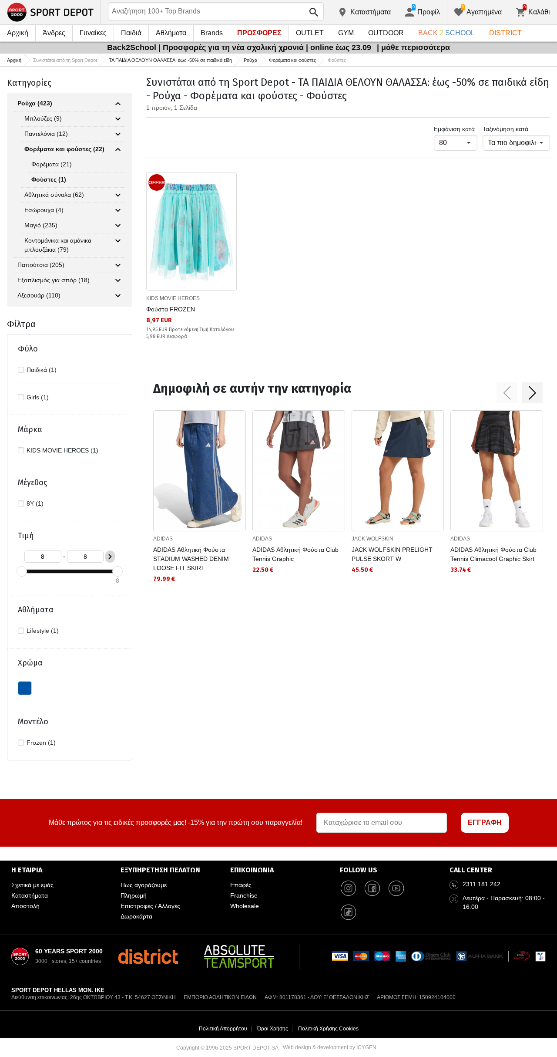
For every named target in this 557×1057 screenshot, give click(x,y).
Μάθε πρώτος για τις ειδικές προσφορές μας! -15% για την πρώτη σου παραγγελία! (175, 822)
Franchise (244, 895)
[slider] (22, 571)
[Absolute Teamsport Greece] (239, 956)
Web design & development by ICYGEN (329, 1047)
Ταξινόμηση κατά (505, 128)
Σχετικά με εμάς (32, 884)
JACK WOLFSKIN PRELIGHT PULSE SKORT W (392, 554)
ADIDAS (163, 539)
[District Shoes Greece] (148, 956)
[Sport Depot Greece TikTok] (348, 912)
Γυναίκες (93, 33)
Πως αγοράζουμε (144, 884)
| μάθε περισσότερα (413, 47)
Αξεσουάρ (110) (38, 295)
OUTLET (310, 33)
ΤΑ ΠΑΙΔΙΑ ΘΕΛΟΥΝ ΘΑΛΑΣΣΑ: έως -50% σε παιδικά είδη (170, 60)
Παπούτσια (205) (40, 264)
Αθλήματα (171, 33)
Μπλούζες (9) (43, 118)
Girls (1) (38, 397)
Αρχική (17, 33)
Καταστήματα (29, 895)
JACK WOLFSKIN (372, 539)
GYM (346, 33)
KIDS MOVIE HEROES (173, 298)
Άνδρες (54, 33)
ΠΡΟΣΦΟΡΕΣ (259, 33)
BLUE (25, 688)
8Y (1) (35, 503)
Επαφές (241, 884)
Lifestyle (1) (43, 630)
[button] (507, 393)
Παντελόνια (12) (46, 133)
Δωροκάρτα (136, 916)
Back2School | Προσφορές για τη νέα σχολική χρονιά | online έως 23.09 (240, 47)
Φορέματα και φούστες (292, 60)
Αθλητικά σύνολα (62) (54, 194)
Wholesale (244, 905)
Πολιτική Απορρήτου (223, 1029)
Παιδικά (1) (42, 369)
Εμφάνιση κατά (454, 128)
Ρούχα (250, 60)
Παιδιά (131, 33)
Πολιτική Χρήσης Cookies (328, 1029)
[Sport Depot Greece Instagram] (348, 888)
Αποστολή (25, 905)
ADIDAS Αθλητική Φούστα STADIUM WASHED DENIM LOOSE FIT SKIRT (191, 558)
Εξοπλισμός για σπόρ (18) (53, 280)
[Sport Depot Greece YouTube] (396, 888)
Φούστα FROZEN (170, 309)
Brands (212, 33)
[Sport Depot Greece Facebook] (372, 888)
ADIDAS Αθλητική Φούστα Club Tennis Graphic (295, 554)
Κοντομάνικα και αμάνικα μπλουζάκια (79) (57, 245)
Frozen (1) (41, 742)
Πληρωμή (134, 895)
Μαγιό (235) (40, 225)
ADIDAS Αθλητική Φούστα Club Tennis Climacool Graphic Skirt (493, 554)
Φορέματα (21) (51, 164)
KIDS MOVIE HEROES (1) (62, 450)
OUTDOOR (386, 33)
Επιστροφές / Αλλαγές (150, 905)
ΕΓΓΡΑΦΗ (485, 822)
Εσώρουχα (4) (44, 209)
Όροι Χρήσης (272, 1029)
